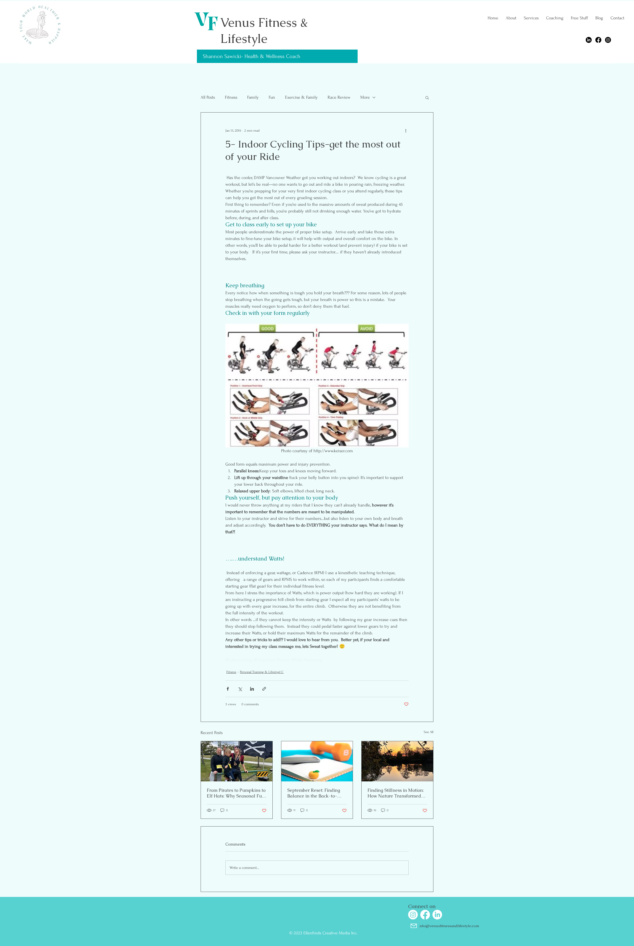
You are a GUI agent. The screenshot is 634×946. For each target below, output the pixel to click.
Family (253, 97)
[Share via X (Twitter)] (240, 688)
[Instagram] (608, 40)
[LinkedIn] (589, 40)
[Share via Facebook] (227, 688)
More (365, 97)
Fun (272, 97)
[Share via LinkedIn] (252, 688)
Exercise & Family (301, 97)
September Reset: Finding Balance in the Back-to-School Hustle (313, 793)
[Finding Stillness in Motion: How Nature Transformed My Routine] (397, 761)
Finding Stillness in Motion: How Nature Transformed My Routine (396, 793)
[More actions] (406, 130)
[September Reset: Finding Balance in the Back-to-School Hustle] (317, 761)
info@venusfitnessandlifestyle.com (449, 925)
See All (428, 732)
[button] (427, 97)
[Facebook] (598, 40)
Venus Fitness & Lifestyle (264, 30)
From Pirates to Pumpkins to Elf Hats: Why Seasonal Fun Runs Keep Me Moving (236, 793)
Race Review (339, 97)
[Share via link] (264, 688)
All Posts (208, 97)
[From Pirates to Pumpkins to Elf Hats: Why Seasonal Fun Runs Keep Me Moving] (236, 761)
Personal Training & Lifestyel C (262, 672)
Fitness (231, 97)
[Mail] (414, 926)
